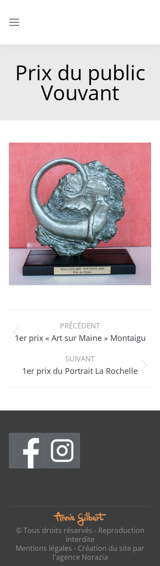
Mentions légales (44, 548)
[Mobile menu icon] (14, 22)
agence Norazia (82, 557)
